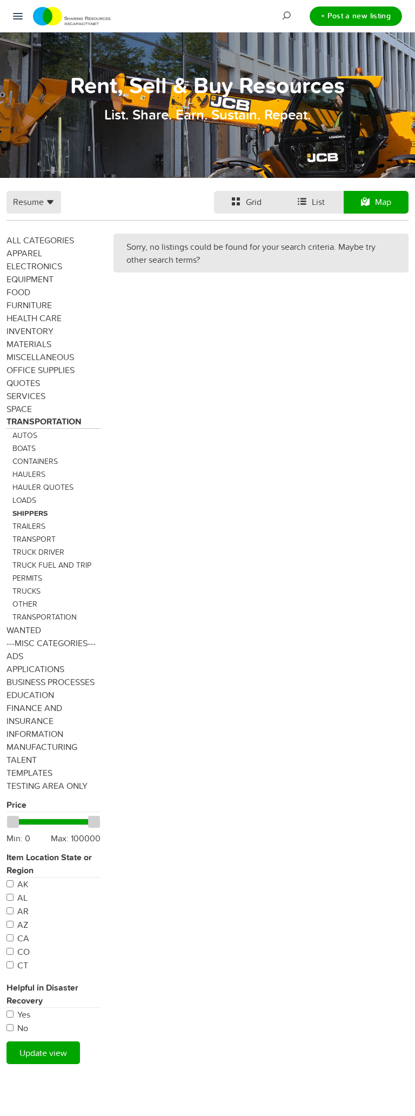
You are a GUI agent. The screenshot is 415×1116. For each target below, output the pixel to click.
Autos (24, 435)
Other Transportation (44, 610)
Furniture (29, 305)
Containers (35, 461)
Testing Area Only (47, 786)
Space (19, 409)
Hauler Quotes (42, 487)
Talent (21, 760)
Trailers (28, 526)
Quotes (23, 383)
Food (18, 292)
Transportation (44, 421)
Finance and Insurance (34, 714)
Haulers (28, 474)
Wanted (23, 630)
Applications (35, 669)
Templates (29, 773)
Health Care (34, 318)
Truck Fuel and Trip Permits (51, 571)
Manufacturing (41, 747)
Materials (28, 344)
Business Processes (50, 682)
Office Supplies (40, 370)
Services (25, 396)
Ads (14, 656)
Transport (34, 539)
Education (30, 695)
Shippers (30, 513)
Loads (24, 500)
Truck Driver (38, 552)
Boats (24, 448)
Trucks (26, 591)
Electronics (34, 266)
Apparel (24, 253)
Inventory (29, 331)
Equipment (29, 279)
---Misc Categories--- (51, 643)
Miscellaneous (40, 357)
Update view (43, 1053)
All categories (40, 240)
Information (34, 734)
